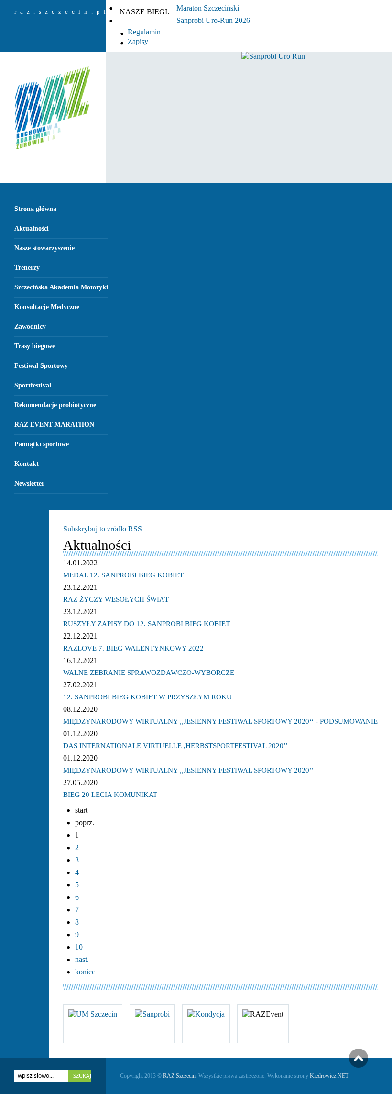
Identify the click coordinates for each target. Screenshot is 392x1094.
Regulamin (144, 32)
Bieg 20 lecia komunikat (110, 794)
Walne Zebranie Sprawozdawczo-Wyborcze (148, 672)
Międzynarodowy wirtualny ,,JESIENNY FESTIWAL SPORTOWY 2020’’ (188, 770)
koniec (85, 972)
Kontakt (26, 463)
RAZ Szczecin (179, 1075)
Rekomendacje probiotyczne (55, 405)
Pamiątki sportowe (41, 444)
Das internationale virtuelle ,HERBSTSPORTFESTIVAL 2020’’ (175, 746)
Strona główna (35, 208)
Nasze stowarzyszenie (44, 248)
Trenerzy (27, 267)
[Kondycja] (206, 1014)
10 (79, 947)
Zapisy (138, 41)
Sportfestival (32, 385)
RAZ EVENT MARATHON (54, 424)
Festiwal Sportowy (41, 365)
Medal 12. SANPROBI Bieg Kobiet (123, 575)
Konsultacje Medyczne (46, 306)
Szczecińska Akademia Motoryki (61, 287)
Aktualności (31, 228)
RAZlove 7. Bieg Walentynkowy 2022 (133, 648)
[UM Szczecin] (92, 1014)
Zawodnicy (30, 326)
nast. (82, 959)
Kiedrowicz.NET (329, 1075)
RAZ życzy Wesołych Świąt (116, 599)
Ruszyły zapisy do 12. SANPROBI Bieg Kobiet (146, 624)
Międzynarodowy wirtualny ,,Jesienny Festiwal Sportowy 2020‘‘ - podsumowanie (220, 721)
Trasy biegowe (34, 346)
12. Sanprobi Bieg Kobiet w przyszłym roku (147, 697)
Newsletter (29, 483)
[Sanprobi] (152, 1014)
